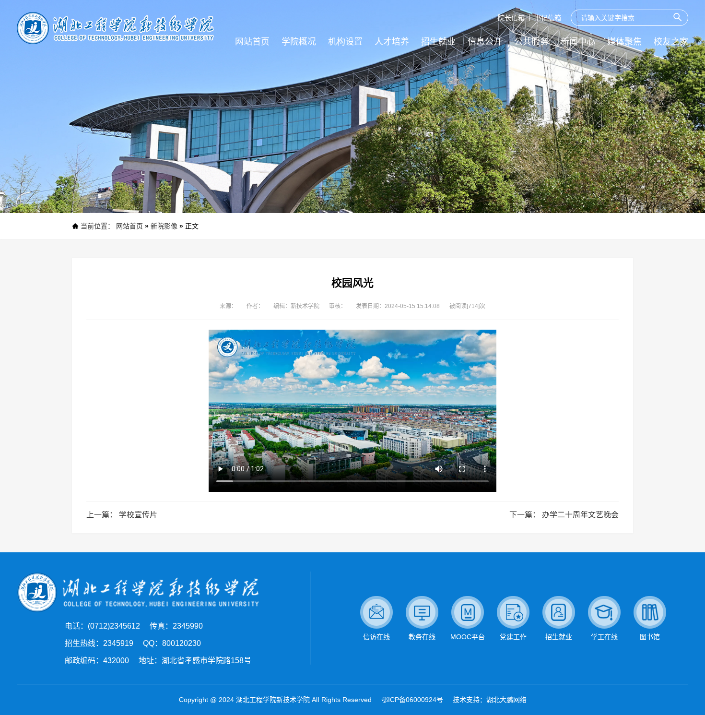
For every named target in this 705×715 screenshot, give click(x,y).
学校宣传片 (138, 515)
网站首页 (129, 226)
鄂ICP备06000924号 (412, 699)
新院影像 (164, 226)
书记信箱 (547, 18)
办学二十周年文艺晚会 (580, 515)
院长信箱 (511, 18)
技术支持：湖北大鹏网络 (490, 699)
